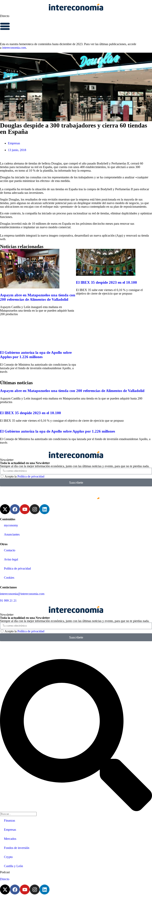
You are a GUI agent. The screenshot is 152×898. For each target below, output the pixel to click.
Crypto (8, 857)
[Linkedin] (44, 509)
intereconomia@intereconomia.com (22, 593)
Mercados (10, 838)
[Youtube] (25, 509)
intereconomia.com (14, 47)
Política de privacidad (30, 476)
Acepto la (24, 476)
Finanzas (9, 820)
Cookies (9, 577)
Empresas (14, 143)
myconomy (11, 525)
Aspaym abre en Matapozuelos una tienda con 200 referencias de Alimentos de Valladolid (37, 297)
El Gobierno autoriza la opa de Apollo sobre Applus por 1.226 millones (36, 354)
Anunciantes (12, 534)
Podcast (5, 872)
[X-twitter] (5, 509)
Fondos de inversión (16, 847)
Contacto (9, 550)
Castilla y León (13, 866)
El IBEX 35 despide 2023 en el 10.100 (106, 282)
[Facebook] (15, 509)
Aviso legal (11, 559)
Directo (4, 16)
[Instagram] (35, 509)
